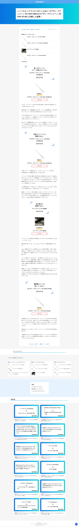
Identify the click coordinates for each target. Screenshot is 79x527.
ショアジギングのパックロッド (38, 391)
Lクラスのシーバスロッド (37, 386)
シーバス (55, 29)
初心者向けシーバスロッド (37, 388)
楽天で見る (39, 99)
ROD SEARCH (39, 2)
